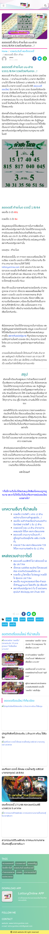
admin (11, 57)
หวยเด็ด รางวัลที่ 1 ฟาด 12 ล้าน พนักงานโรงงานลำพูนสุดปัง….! (28, 515)
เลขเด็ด (12, 624)
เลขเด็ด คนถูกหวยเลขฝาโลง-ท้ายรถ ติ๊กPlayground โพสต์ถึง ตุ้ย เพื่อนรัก (30, 583)
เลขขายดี (39, 619)
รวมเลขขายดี (21, 863)
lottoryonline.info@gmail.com (20, 926)
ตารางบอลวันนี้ (30, 872)
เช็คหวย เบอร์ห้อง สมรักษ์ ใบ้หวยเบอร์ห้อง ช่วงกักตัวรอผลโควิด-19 (30, 569)
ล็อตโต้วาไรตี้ (7, 867)
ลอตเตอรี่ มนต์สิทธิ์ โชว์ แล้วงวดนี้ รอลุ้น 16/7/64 (30, 562)
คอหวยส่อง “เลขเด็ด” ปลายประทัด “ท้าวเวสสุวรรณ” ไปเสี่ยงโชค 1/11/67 (35, 644)
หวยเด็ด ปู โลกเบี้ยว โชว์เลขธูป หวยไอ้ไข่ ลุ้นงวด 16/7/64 (30, 576)
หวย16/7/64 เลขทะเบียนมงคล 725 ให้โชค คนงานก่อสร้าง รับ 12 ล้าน (29, 546)
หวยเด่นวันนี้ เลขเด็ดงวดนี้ (22, 51)
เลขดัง (4, 624)
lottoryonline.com (10, 267)
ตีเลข (15, 619)
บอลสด (19, 872)
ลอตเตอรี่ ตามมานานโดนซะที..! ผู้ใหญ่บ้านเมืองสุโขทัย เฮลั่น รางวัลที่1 (29, 538)
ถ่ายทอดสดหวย (8, 872)
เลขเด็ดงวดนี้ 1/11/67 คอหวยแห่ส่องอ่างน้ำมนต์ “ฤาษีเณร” (36, 673)
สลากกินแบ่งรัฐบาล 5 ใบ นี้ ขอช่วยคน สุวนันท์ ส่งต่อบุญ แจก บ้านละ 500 (30, 590)
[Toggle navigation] (45, 5)
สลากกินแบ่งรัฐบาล (17, 336)
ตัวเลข (8, 619)
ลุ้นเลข (22, 619)
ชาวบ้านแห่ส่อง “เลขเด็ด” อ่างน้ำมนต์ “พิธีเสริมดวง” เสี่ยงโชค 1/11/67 (35, 658)
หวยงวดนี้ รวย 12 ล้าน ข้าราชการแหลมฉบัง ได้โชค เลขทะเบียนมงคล (28, 529)
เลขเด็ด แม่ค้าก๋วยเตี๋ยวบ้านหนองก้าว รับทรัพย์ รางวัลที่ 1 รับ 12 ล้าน (30, 522)
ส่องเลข (31, 619)
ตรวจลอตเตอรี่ (8, 863)
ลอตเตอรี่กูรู (32, 863)
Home (4, 51)
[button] (34, 58)
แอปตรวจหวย (7, 876)
